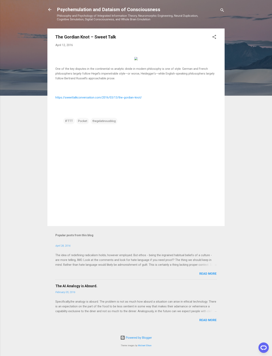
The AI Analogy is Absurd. (76, 286)
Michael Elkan (145, 345)
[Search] (222, 11)
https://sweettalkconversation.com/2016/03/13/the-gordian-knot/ (98, 97)
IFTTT (69, 121)
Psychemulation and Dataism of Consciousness (108, 9)
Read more (208, 273)
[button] (214, 37)
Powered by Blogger (138, 337)
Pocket (82, 121)
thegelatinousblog (104, 121)
